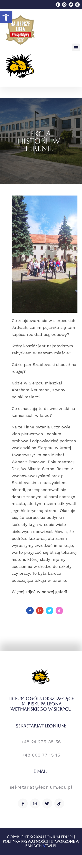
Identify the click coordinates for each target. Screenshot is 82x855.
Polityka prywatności (25, 841)
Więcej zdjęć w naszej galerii (39, 591)
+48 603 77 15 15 (41, 755)
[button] (6, 17)
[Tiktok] (77, 4)
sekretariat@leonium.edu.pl (41, 787)
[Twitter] (71, 4)
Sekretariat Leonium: (41, 725)
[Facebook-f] (58, 4)
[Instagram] (64, 4)
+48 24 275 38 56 (41, 741)
